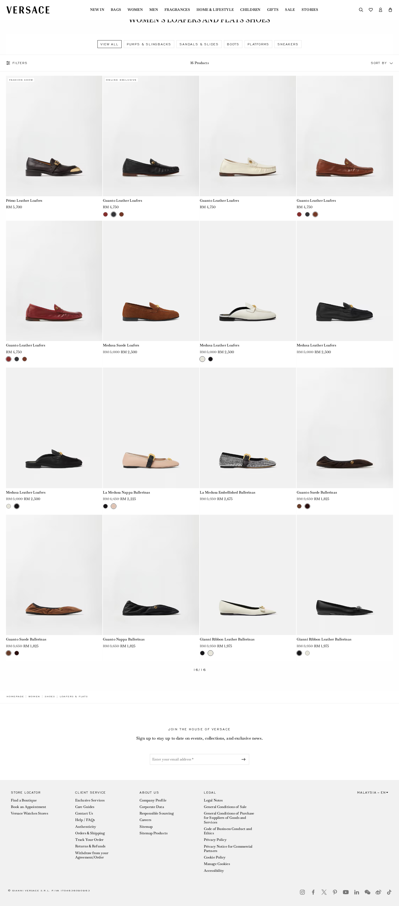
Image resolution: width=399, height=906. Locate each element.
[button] (390, 10)
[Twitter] (324, 892)
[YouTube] (346, 892)
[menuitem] (97, 10)
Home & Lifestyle (215, 10)
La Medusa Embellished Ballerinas (227, 492)
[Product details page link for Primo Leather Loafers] (54, 136)
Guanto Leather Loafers (122, 200)
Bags (116, 10)
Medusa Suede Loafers (121, 345)
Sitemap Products (153, 833)
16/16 (199, 670)
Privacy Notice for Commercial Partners (228, 848)
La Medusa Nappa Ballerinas (126, 492)
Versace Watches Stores (29, 813)
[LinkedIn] (356, 892)
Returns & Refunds (90, 846)
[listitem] (109, 44)
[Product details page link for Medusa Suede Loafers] (151, 281)
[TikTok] (389, 892)
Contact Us (84, 813)
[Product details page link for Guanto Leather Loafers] (151, 136)
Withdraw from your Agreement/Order (91, 855)
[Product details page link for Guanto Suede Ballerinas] (345, 428)
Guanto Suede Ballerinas (317, 492)
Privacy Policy (215, 839)
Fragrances (177, 10)
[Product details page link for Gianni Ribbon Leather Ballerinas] (248, 575)
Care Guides (84, 806)
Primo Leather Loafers (24, 200)
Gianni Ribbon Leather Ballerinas (227, 639)
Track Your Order (89, 839)
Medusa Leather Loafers (219, 345)
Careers (145, 819)
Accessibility (214, 870)
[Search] (361, 10)
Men (153, 10)
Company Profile (153, 800)
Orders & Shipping (90, 833)
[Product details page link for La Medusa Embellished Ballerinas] (248, 428)
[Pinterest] (335, 892)
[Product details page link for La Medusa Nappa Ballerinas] (151, 428)
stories (310, 10)
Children (250, 10)
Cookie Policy (215, 857)
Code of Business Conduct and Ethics (228, 830)
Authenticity (85, 826)
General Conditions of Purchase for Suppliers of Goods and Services (229, 818)
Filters (20, 63)
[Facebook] (313, 892)
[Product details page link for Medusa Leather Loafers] (248, 281)
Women (135, 10)
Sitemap (146, 826)
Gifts (273, 10)
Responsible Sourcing (157, 813)
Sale (290, 10)
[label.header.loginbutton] (380, 10)
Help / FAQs (85, 819)
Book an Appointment (28, 806)
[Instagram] (302, 892)
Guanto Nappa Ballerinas (123, 639)
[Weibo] (378, 892)
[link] (15, 696)
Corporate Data (152, 806)
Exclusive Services (89, 800)
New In (97, 10)
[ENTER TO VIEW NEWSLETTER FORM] (244, 759)
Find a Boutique (24, 800)
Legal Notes (213, 800)
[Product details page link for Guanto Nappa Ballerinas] (151, 575)
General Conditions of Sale (225, 806)
